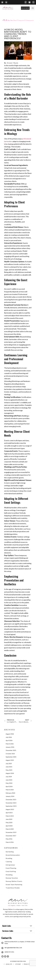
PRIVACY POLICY (28, 964)
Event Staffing (11, 871)
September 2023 (11, 806)
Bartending (10, 852)
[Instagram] (8, 956)
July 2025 (9, 763)
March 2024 (10, 790)
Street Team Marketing (14, 884)
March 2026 (10, 744)
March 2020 (10, 829)
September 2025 (11, 757)
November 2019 (11, 832)
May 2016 (9, 839)
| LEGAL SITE (7, 964)
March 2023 (10, 816)
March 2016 (10, 842)
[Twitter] (5, 956)
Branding (9, 858)
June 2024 (9, 780)
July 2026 (9, 737)
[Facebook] (2, 956)
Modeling (9, 875)
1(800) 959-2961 (9, 952)
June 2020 (9, 819)
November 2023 (11, 803)
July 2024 (9, 776)
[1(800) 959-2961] (7, 2)
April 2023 (9, 812)
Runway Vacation (12, 878)
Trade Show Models (13, 888)
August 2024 (10, 773)
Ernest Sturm (12, 63)
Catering (9, 861)
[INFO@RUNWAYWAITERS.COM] (2, 948)
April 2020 (9, 826)
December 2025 (11, 750)
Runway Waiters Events (14, 881)
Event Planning (11, 868)
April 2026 (9, 740)
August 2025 (10, 760)
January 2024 (10, 796)
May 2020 (9, 822)
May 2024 (9, 783)
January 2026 (10, 747)
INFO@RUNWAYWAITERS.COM (13, 947)
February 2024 (10, 793)
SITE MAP (18, 964)
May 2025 (9, 770)
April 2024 (9, 786)
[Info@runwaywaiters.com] (3, 2)
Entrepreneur (10, 865)
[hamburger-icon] (32, 8)
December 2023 (11, 799)
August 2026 (10, 734)
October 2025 (10, 753)
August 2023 (10, 809)
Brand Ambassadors (13, 855)
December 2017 (11, 835)
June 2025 (9, 767)
